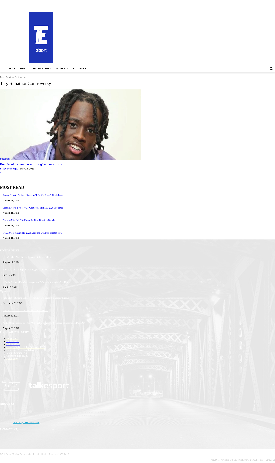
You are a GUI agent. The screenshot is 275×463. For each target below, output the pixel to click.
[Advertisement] (179, 37)
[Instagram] (11, 437)
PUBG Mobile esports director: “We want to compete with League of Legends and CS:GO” (44, 323)
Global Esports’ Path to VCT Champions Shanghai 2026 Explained (33, 208)
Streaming (5, 158)
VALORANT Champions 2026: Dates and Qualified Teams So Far (32, 233)
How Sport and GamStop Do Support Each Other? (25, 310)
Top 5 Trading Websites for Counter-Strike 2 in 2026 (27, 257)
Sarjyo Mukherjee (9, 168)
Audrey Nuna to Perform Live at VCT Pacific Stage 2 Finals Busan (33, 195)
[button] (271, 68)
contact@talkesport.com (26, 422)
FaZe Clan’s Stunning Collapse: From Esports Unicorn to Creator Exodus (36, 298)
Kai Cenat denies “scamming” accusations (31, 164)
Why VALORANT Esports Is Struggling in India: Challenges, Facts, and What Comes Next (44, 269)
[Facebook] (3, 437)
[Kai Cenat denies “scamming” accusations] (70, 124)
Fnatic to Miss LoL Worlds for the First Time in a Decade (29, 220)
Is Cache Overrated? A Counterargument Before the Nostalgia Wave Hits (35, 282)
